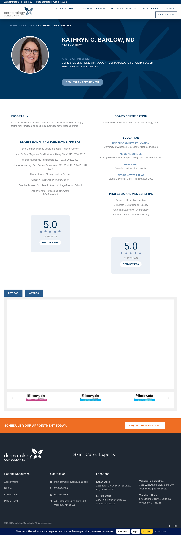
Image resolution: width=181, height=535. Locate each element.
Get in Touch (60, 2)
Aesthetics (132, 8)
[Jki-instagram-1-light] (176, 526)
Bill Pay (28, 2)
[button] (50, 242)
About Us (170, 8)
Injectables (116, 8)
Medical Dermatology (68, 8)
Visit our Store (166, 15)
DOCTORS (27, 25)
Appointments (12, 2)
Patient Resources (152, 8)
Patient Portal (43, 2)
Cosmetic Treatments (94, 8)
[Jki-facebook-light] (169, 526)
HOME (14, 25)
